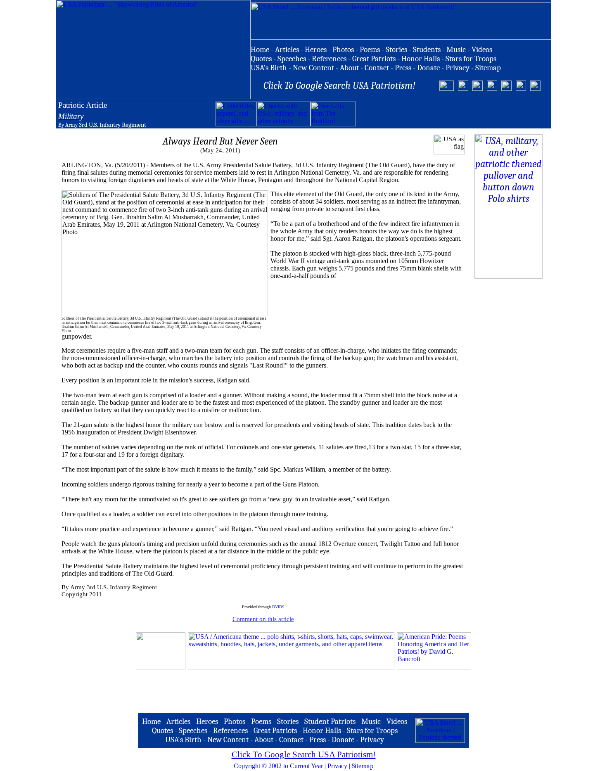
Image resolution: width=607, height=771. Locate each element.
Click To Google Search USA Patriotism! (304, 754)
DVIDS (278, 607)
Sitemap (362, 766)
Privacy (337, 765)
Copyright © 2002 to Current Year (278, 765)
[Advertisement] (452, 114)
